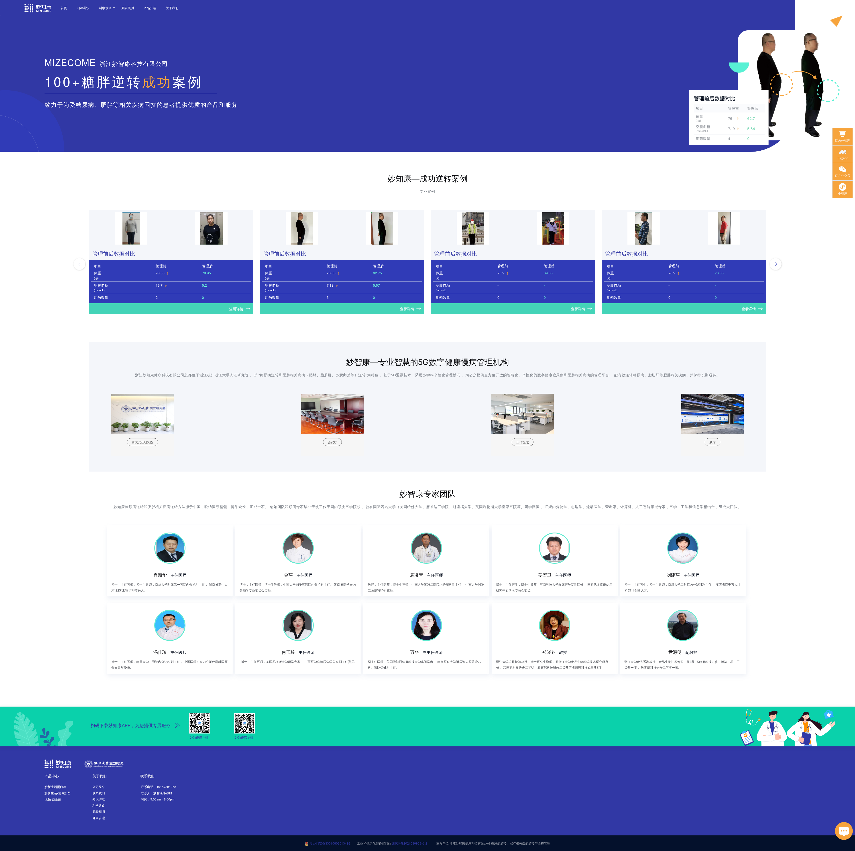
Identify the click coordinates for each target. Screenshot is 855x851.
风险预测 (127, 8)
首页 (64, 8)
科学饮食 (105, 8)
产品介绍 (150, 8)
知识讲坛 (83, 8)
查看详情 (236, 308)
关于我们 (172, 8)
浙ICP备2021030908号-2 (409, 843)
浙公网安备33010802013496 (330, 843)
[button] (79, 264)
